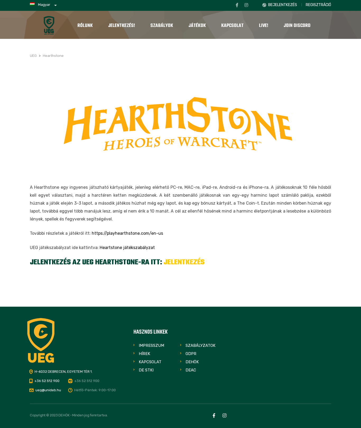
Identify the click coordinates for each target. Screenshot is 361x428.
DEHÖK (192, 362)
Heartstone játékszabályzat (127, 247)
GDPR (191, 353)
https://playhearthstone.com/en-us (127, 233)
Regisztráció (318, 5)
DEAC (191, 370)
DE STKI (146, 370)
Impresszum (151, 345)
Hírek (144, 353)
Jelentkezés (184, 262)
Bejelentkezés (282, 5)
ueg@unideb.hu (48, 390)
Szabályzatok (200, 345)
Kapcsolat (150, 362)
